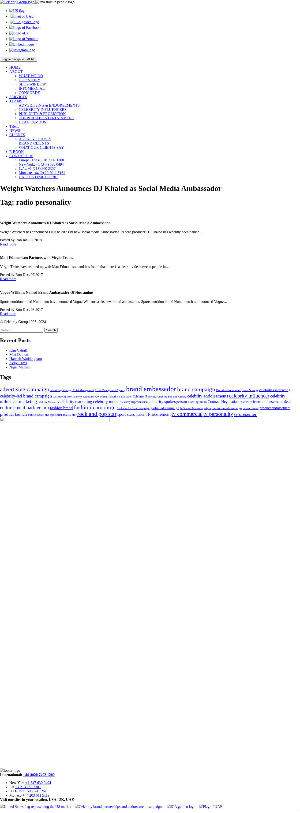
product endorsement (274, 408)
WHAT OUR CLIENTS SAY (41, 147)
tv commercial (187, 414)
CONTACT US (21, 156)
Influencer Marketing (191, 408)
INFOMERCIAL (32, 88)
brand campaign (196, 389)
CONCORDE (29, 93)
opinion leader (251, 408)
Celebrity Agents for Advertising (90, 396)
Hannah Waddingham (25, 359)
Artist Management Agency (110, 390)
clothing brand (197, 402)
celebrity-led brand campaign (26, 396)
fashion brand (61, 408)
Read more (8, 244)
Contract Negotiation (223, 402)
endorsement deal (276, 401)
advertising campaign (24, 389)
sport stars (126, 414)
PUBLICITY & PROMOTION (42, 114)
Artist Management (83, 390)
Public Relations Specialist (45, 414)
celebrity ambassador (120, 396)
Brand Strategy (250, 390)
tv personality (218, 414)
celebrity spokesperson (168, 401)
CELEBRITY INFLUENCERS (43, 109)
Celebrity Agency (62, 396)
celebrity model (106, 401)
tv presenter (245, 414)
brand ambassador (151, 389)
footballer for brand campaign (133, 408)
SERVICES (18, 97)
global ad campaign (164, 408)
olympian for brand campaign (223, 408)
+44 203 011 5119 (35, 795)
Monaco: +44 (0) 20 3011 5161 (42, 173)
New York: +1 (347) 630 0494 (41, 164)
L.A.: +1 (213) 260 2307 (37, 169)
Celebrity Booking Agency (172, 396)
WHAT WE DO (31, 76)
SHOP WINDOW (32, 84)
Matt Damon (18, 354)
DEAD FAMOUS (32, 122)
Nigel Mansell (19, 367)
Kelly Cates (18, 363)
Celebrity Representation (134, 402)
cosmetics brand (250, 402)
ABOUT (16, 72)
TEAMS (15, 101)
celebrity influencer (249, 396)
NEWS (14, 131)
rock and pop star (96, 414)
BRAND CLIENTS (34, 143)
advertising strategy (60, 390)
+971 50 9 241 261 (32, 791)
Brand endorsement (228, 390)
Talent (14, 126)
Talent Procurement (153, 414)
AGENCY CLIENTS (35, 139)
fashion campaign (95, 407)
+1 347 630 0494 (38, 783)
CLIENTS (17, 135)
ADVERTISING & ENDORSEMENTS (49, 105)
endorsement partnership (24, 407)
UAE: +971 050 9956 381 (38, 177)
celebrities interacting (274, 390)
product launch (13, 414)
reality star (69, 414)
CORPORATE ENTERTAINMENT (46, 118)
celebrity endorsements (207, 396)
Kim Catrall (18, 350)
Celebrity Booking (145, 396)
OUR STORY (29, 80)
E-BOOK (16, 152)
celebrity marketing (76, 401)
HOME (15, 67)
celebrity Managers (48, 402)
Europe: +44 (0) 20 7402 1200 (41, 160)
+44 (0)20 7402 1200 (39, 775)
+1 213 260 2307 (28, 787)
